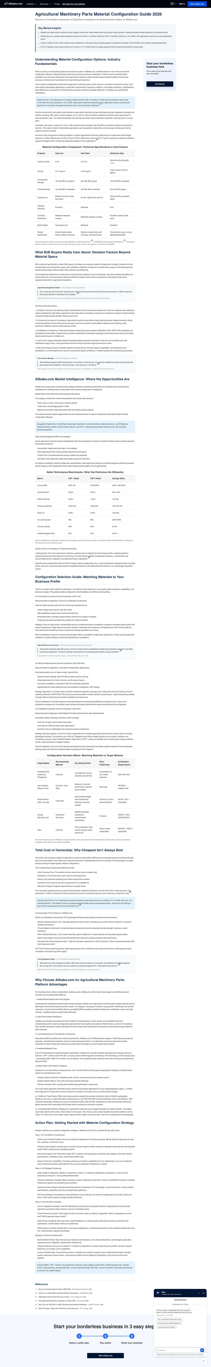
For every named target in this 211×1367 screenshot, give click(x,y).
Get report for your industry (73, 4)
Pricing (57, 4)
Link (90, 1289)
